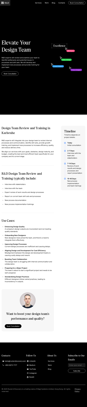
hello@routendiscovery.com (12, 361)
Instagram (33, 373)
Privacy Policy (78, 390)
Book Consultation (10, 74)
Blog (53, 3)
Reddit (31, 377)
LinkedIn (32, 361)
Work (47, 3)
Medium (32, 365)
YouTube (32, 369)
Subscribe (76, 371)
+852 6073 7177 (11, 365)
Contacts (61, 3)
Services (38, 3)
